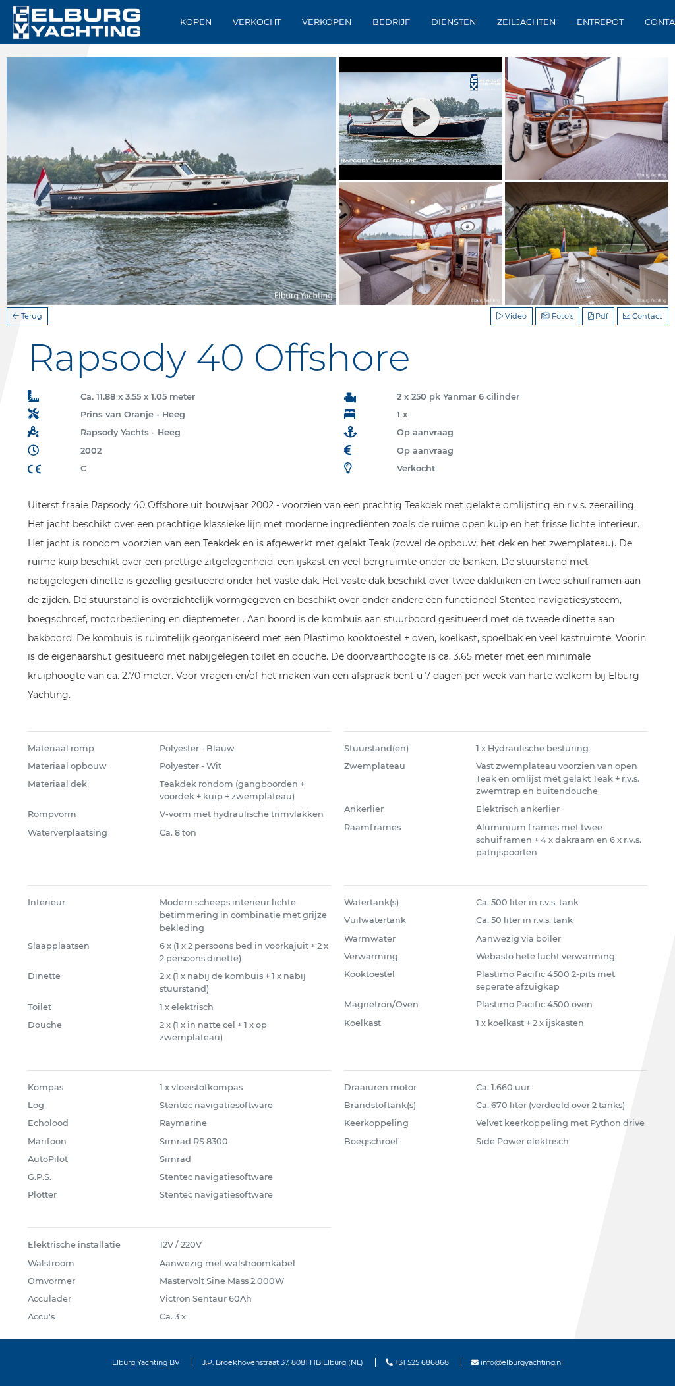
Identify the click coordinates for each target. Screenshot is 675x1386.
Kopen (196, 22)
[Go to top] (648, 1362)
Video (515, 316)
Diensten (453, 22)
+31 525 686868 (421, 1362)
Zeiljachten (526, 22)
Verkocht (257, 22)
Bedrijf (391, 22)
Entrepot (600, 22)
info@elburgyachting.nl (521, 1362)
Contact (646, 316)
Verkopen (326, 22)
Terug (30, 316)
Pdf (600, 316)
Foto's (561, 316)
